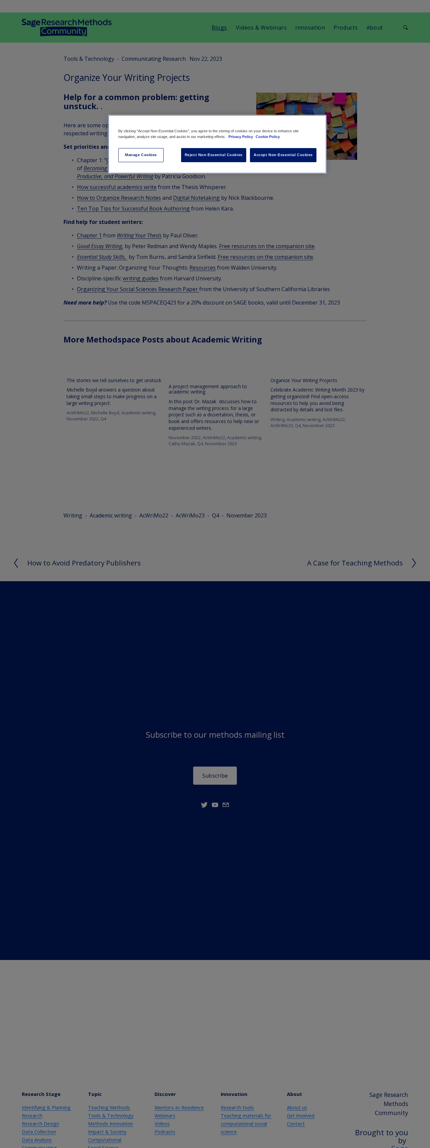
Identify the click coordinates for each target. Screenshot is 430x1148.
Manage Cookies (141, 155)
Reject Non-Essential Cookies (214, 155)
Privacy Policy (241, 137)
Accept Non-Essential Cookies (283, 155)
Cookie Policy (268, 137)
